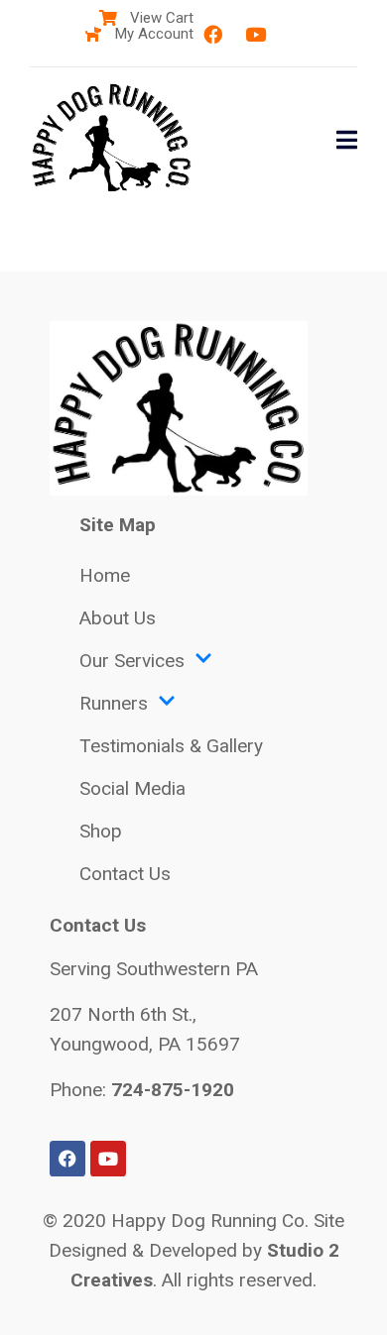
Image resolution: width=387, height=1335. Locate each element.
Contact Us (125, 873)
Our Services (132, 660)
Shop (100, 831)
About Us (117, 618)
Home (104, 575)
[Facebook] (212, 35)
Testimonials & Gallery (171, 745)
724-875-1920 (172, 1089)
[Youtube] (255, 35)
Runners (113, 703)
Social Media (132, 788)
